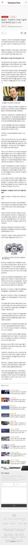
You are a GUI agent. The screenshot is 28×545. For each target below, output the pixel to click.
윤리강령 (10, 518)
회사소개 (5, 518)
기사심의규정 (20, 523)
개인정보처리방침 (16, 518)
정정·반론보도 (13, 523)
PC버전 (14, 515)
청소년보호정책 (5, 523)
